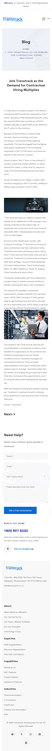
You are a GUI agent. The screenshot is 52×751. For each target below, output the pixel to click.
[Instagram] (30, 734)
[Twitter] (12, 734)
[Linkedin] (39, 734)
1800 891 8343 (16, 531)
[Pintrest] (26, 742)
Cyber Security (10, 272)
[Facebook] (21, 734)
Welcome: (8, 3)
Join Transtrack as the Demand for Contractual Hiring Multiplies (26, 85)
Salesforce (23, 268)
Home (26, 49)
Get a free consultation (20, 510)
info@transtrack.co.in (13, 585)
